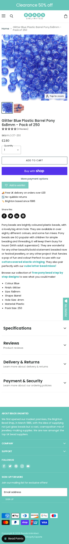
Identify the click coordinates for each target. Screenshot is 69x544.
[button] (34, 129)
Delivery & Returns (25, 363)
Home (5, 28)
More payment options (34, 178)
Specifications (17, 328)
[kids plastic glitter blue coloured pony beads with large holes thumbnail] (7, 107)
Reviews (13, 344)
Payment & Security (27, 382)
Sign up (10, 499)
